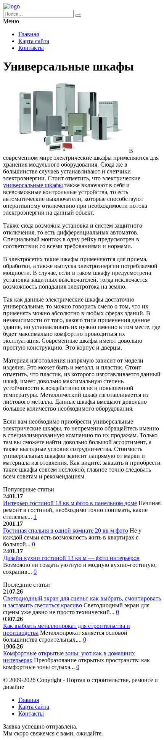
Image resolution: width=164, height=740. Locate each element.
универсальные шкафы (33, 185)
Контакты (31, 48)
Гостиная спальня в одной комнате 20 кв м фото (65, 530)
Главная (28, 34)
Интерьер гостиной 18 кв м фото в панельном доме (70, 503)
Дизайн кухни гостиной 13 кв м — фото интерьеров (71, 558)
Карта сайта (33, 41)
